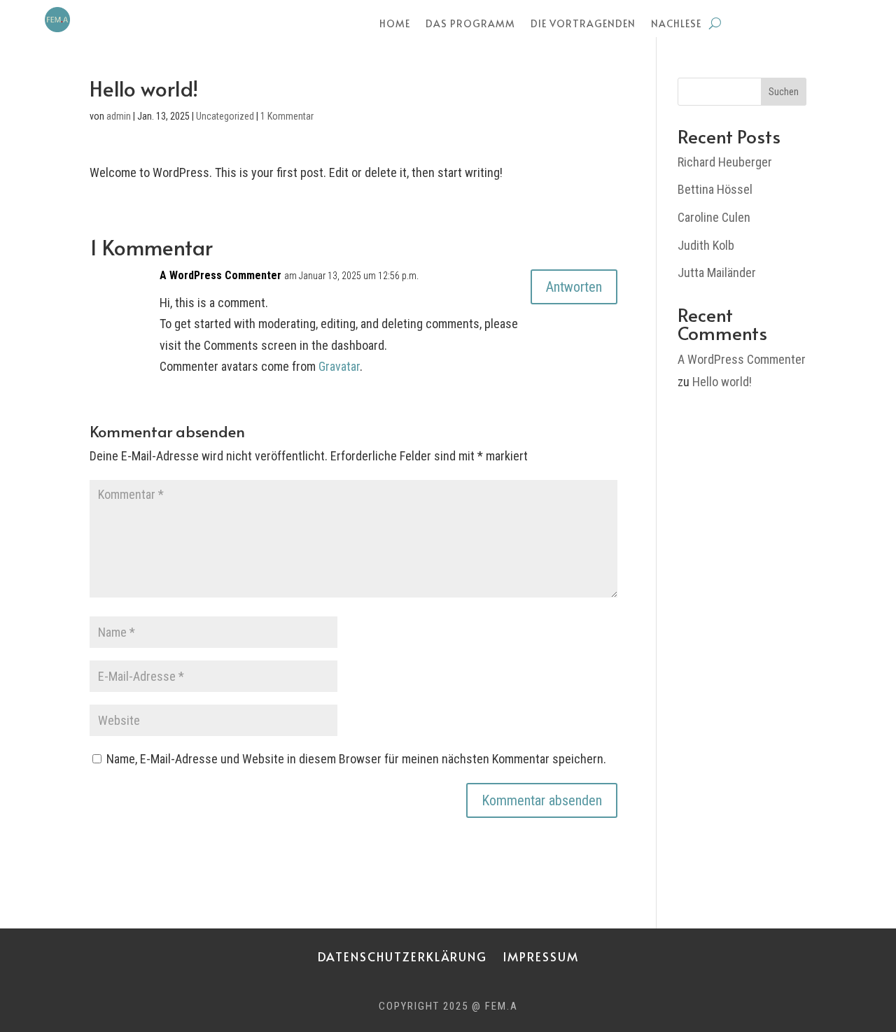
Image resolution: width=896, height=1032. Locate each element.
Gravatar (339, 366)
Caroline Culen (714, 217)
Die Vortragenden (583, 24)
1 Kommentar (287, 116)
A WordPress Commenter (220, 275)
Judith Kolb (706, 245)
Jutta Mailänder (717, 272)
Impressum (541, 954)
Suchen (784, 91)
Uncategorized (225, 116)
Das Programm (470, 24)
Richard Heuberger (725, 162)
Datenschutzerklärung (402, 954)
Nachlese (676, 24)
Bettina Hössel (715, 189)
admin (118, 116)
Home (394, 24)
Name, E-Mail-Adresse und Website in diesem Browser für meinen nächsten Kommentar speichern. (356, 758)
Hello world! (722, 381)
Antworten (574, 286)
